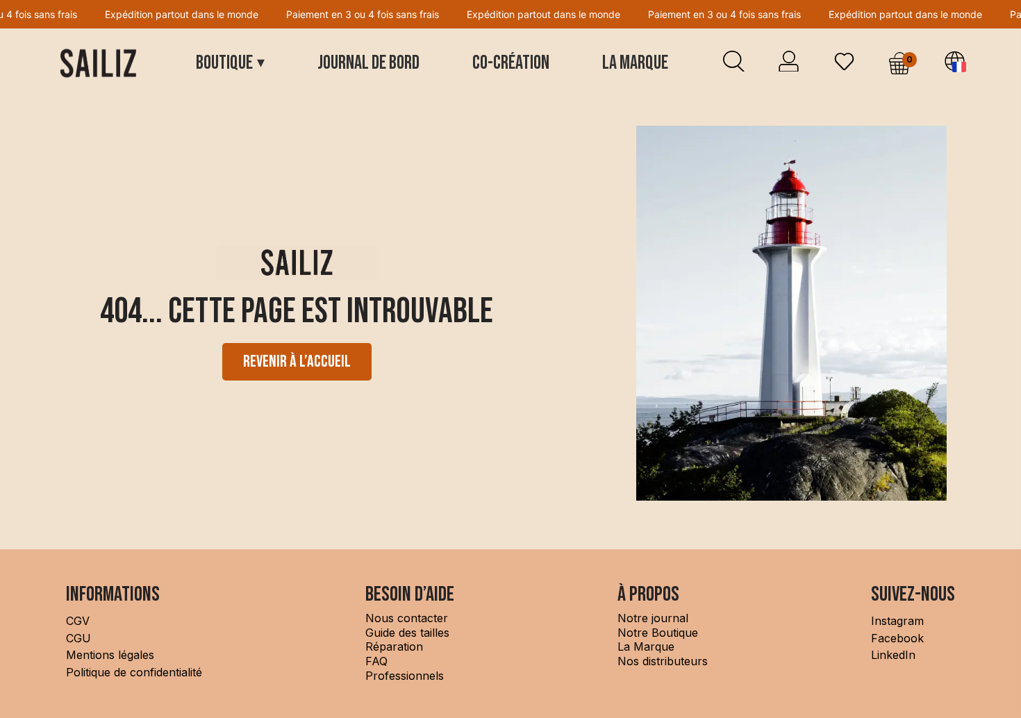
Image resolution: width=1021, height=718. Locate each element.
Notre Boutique (657, 633)
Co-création (510, 62)
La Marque (635, 62)
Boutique (230, 62)
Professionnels (404, 676)
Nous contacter (406, 618)
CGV (78, 621)
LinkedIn (893, 655)
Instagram (897, 621)
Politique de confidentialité (134, 672)
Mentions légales (110, 655)
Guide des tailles (407, 633)
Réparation (394, 646)
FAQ (378, 661)
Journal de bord (368, 62)
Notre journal (652, 618)
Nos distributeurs (662, 661)
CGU (78, 638)
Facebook (897, 638)
